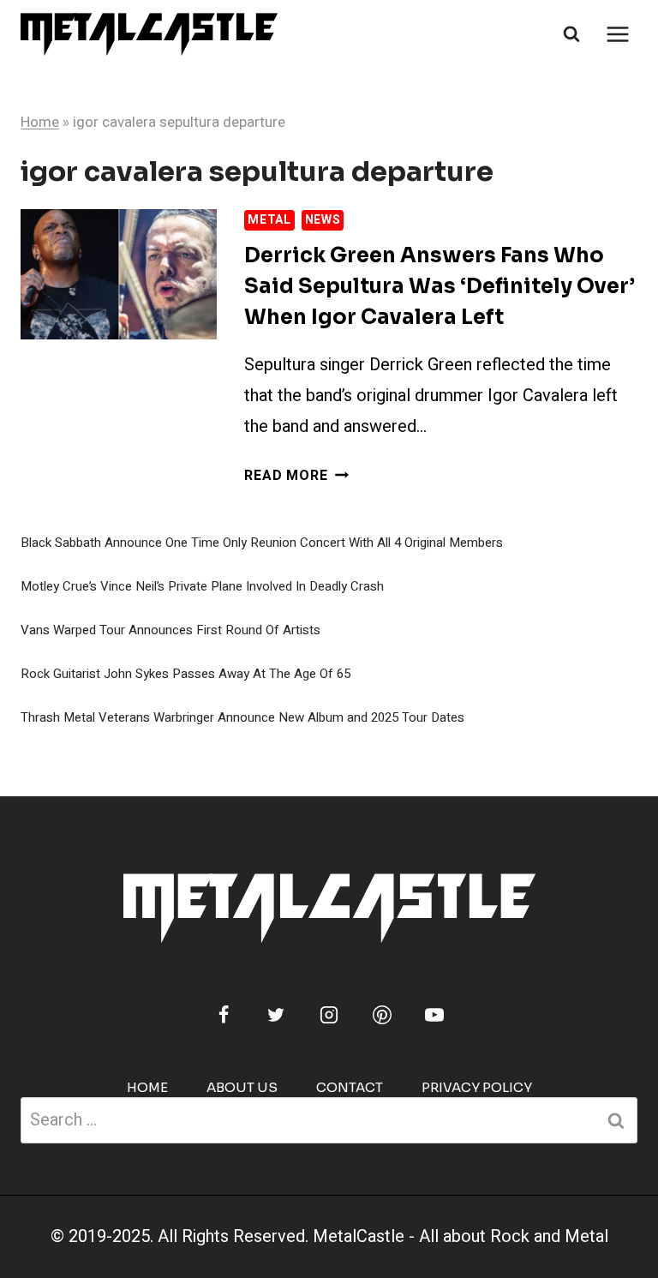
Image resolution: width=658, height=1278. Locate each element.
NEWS (323, 220)
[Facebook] (223, 1015)
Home (40, 122)
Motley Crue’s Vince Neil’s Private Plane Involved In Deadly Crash (202, 586)
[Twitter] (276, 1015)
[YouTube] (434, 1015)
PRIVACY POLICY (477, 1087)
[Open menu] (617, 33)
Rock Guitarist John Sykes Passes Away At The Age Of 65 (185, 673)
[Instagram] (329, 1015)
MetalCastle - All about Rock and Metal (460, 1236)
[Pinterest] (382, 1015)
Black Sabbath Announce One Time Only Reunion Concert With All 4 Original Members (262, 542)
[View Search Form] (571, 34)
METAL (269, 220)
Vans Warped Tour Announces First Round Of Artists (170, 630)
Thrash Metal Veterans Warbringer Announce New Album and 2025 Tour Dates (242, 717)
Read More (296, 475)
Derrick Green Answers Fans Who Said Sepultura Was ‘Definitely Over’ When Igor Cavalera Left (439, 286)
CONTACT (349, 1087)
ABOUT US (242, 1087)
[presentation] (119, 274)
